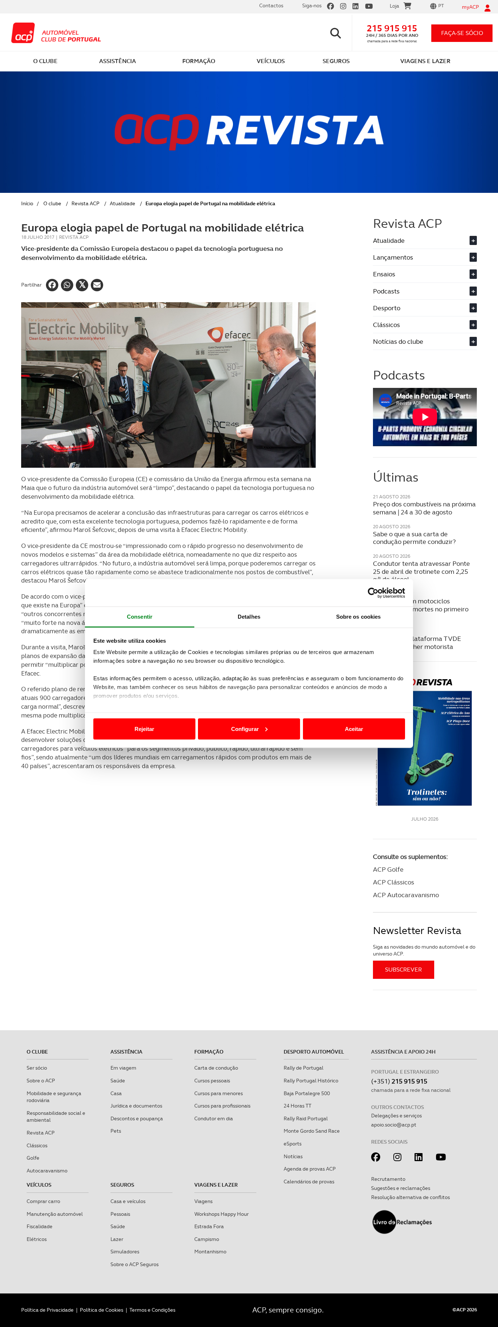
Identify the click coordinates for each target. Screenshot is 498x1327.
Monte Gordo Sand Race (312, 1131)
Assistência (126, 1051)
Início (27, 203)
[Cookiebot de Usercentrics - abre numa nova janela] (373, 592)
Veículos (39, 1185)
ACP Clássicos (393, 882)
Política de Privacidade (47, 1310)
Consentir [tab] (139, 617)
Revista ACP (85, 203)
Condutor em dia (213, 1118)
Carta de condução (216, 1068)
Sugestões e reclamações (400, 1188)
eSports (292, 1143)
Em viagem (123, 1068)
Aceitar (354, 728)
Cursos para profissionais (222, 1105)
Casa (116, 1093)
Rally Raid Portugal (306, 1118)
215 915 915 (392, 28)
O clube (52, 203)
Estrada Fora (209, 1226)
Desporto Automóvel (314, 1051)
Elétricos (37, 1239)
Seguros (122, 1185)
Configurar (245, 728)
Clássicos (424, 324)
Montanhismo (210, 1251)
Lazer (116, 1239)
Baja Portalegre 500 (307, 1093)
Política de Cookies (101, 1310)
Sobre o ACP (41, 1080)
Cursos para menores (218, 1093)
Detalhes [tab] (249, 617)
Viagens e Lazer (216, 1185)
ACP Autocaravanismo (406, 895)
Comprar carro (43, 1201)
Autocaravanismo (47, 1170)
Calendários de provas (309, 1181)
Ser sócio (37, 1068)
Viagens (203, 1201)
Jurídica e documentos (136, 1105)
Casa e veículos (127, 1201)
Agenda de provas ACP (310, 1168)
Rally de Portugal (303, 1068)
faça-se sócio (462, 33)
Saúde (117, 1080)
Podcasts (424, 291)
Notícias (293, 1156)
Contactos (271, 5)
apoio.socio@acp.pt (393, 1124)
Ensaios (424, 274)
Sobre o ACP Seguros (134, 1264)
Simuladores (124, 1251)
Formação (208, 1051)
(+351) (399, 1081)
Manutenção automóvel (55, 1214)
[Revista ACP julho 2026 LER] (425, 742)
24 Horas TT (297, 1105)
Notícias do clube (424, 341)
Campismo (206, 1239)
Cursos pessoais (212, 1080)
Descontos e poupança (136, 1118)
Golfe (33, 1158)
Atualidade (122, 203)
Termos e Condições (152, 1310)
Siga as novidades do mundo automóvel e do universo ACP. (424, 950)
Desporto (424, 308)
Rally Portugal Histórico (311, 1080)
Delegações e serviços (396, 1115)
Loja (394, 6)
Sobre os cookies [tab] (358, 617)
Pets (115, 1131)
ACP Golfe (388, 869)
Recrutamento (388, 1179)
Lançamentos (424, 257)
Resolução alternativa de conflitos (410, 1197)
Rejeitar (144, 728)
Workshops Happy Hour (221, 1214)
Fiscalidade (39, 1226)
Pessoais (120, 1214)
